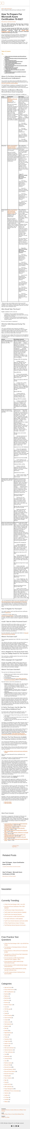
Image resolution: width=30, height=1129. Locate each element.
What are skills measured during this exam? (14, 61)
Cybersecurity (7, 1021)
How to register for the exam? (11, 62)
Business (6, 1002)
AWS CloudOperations (9, 991)
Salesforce (6, 1093)
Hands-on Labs (7, 1043)
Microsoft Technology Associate (12, 100)
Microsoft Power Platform (9, 1071)
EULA (16, 1114)
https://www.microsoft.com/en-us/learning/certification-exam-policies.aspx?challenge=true (13, 734)
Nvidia (5, 1082)
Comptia (6, 1019)
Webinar (6, 1101)
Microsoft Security (8, 1073)
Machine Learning (8, 1062)
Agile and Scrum (7, 987)
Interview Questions (8, 1049)
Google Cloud (7, 1041)
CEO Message (7, 1009)
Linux (5, 1060)
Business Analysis (8, 1004)
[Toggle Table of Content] (3, 54)
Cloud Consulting (8, 1017)
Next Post (15, 846)
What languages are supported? (11, 67)
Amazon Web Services (9, 989)
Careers (12, 1109)
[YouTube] (18, 1126)
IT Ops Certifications (8, 1052)
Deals (5, 1028)
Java (5, 1054)
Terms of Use (11, 1114)
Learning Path (7, 1058)
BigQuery (6, 996)
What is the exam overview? (11, 68)
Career (5, 1006)
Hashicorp (6, 1045)
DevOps (6, 1030)
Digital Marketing (7, 1032)
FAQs (8, 1117)
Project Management (8, 1088)
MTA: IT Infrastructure (10, 98)
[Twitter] (14, 1126)
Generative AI (7, 1039)
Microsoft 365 (7, 1065)
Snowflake (6, 1099)
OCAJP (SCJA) (7, 1084)
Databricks (6, 1026)
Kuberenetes (7, 1056)
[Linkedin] (16, 1126)
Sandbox (6, 1095)
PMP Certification (8, 1086)
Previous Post (15, 845)
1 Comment (5, 866)
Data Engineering (8, 1024)
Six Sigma (6, 1097)
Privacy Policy (4, 1114)
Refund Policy (21, 1114)
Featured (6, 1034)
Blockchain (6, 998)
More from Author (8, 803)
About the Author (7, 802)
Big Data (6, 994)
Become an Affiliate (19, 1109)
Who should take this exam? (10, 60)
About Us (3, 1109)
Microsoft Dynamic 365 (9, 1069)
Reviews (8, 1109)
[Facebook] (11, 1126)
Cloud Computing (8, 1015)
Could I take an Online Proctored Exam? (13, 63)
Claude (5, 1013)
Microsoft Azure (4, 21)
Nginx (5, 1080)
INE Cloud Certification (9, 1047)
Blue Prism (6, 1000)
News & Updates (7, 1078)
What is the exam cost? (9, 64)
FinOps (5, 1037)
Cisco (5, 1011)
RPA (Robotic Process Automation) (11, 1090)
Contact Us (3, 1117)
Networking (6, 1075)
